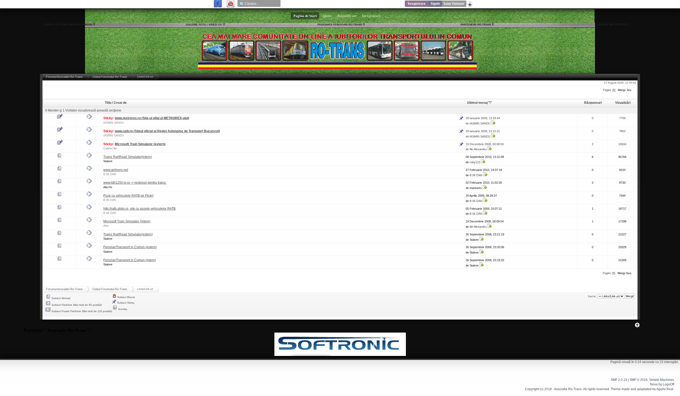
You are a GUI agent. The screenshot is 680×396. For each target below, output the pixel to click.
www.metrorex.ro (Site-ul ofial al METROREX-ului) (152, 118)
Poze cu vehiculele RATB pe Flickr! (128, 195)
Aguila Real (664, 389)
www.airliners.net (115, 170)
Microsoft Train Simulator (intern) (126, 221)
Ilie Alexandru (478, 149)
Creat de (120, 103)
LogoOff (668, 384)
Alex (106, 225)
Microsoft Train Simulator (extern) (140, 144)
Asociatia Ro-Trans (568, 389)
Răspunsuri (593, 103)
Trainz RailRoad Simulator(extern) (128, 234)
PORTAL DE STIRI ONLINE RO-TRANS (68, 24)
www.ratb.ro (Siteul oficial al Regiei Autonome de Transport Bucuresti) (167, 131)
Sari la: (592, 296)
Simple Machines (661, 380)
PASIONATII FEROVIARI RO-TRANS (339, 24)
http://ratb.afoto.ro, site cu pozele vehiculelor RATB (139, 208)
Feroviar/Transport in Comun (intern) (129, 260)
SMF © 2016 (639, 380)
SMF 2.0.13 (619, 380)
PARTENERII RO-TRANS (476, 24)
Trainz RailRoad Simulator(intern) (127, 157)
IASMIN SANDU (113, 122)
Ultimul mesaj (477, 103)
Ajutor (327, 16)
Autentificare (347, 16)
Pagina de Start (305, 16)
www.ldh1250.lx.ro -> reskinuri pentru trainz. (135, 182)
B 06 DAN (109, 174)
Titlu (108, 103)
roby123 (475, 162)
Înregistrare (417, 4)
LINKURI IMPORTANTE (611, 24)
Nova (654, 384)
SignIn (435, 4)
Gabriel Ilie (110, 148)
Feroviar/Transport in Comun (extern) (130, 247)
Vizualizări (623, 103)
